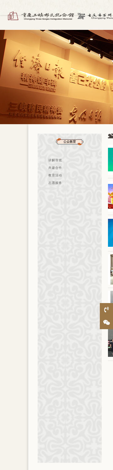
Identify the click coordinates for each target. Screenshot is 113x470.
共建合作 (55, 167)
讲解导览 (55, 160)
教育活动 (55, 175)
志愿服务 (55, 183)
